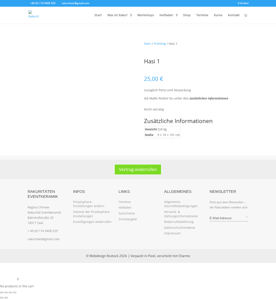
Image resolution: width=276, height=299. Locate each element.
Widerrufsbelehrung (179, 222)
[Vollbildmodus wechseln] (6, 292)
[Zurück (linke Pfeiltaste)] (1, 297)
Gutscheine (127, 213)
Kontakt (234, 15)
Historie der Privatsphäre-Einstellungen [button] (91, 214)
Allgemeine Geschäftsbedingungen (181, 204)
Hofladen (166, 15)
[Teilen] (10, 292)
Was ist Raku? (117, 15)
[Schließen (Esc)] (14, 292)
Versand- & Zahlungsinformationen (181, 214)
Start (98, 15)
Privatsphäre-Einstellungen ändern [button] (88, 204)
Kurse (218, 15)
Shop (187, 15)
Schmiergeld (128, 219)
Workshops (145, 15)
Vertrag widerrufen (138, 169)
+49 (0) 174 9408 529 (42, 3)
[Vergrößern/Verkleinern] (1, 292)
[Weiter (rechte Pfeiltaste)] (6, 297)
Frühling (160, 44)
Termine (202, 15)
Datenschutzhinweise (179, 227)
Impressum (172, 233)
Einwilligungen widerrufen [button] (92, 222)
